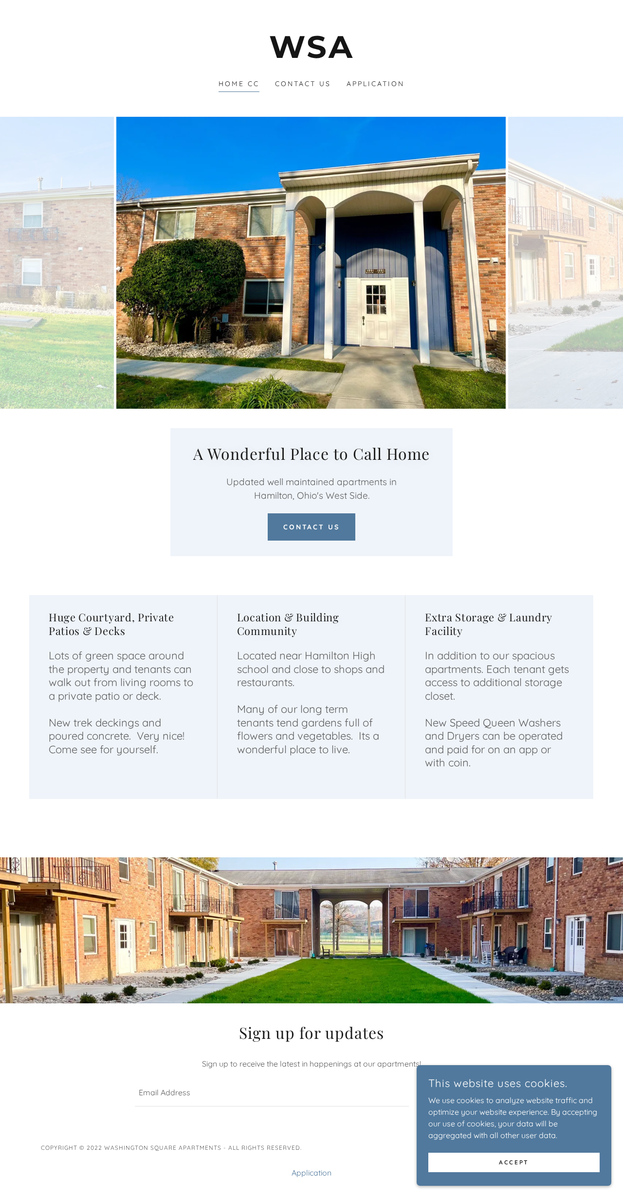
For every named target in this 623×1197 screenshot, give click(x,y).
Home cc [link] (239, 83)
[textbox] (271, 1092)
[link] (311, 55)
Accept (514, 1162)
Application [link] (375, 83)
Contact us (311, 527)
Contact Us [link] (303, 83)
